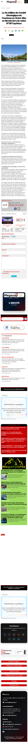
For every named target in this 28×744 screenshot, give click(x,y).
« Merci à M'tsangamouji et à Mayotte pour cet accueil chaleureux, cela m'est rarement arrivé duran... (17, 486)
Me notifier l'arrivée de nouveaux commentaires (10, 272)
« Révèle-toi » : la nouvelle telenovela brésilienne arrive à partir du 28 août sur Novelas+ (11, 433)
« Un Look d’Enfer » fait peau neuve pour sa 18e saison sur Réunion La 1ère (14, 451)
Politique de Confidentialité (14, 665)
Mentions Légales (14, 661)
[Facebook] (5, 634)
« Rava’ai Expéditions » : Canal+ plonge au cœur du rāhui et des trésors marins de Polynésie (13, 446)
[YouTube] (19, 634)
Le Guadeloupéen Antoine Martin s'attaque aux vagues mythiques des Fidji (13, 493)
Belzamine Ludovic (7, 200)
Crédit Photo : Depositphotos (14, 62)
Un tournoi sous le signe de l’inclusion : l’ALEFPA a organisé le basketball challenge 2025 (14, 504)
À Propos (14, 681)
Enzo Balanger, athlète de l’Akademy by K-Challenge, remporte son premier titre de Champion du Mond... (17, 520)
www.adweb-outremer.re (11, 729)
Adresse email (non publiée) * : (9, 244)
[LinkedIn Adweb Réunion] (3, 731)
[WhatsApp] (9, 639)
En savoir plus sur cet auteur (16, 204)
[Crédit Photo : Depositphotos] (14, 45)
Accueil (3, 8)
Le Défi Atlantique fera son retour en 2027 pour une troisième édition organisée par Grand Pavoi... (16, 476)
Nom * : (3, 238)
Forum (3, 534)
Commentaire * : (6, 255)
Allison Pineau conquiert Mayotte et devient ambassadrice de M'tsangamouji (13, 483)
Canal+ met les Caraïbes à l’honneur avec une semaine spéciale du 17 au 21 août (13, 428)
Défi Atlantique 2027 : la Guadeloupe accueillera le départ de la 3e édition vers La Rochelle (13, 472)
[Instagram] (9, 634)
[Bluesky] (19, 639)
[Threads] (23, 634)
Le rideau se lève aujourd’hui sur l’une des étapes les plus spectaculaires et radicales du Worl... (17, 496)
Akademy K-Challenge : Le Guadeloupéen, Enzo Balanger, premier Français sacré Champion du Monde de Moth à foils (13, 516)
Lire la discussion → (7, 344)
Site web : (4, 250)
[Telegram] (14, 639)
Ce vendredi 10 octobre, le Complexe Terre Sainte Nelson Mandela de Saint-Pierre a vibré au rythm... (17, 508)
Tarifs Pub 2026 (14, 671)
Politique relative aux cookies (14, 675)
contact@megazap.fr (10, 702)
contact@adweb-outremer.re (12, 724)
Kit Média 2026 (14, 685)
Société (8, 8)
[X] (14, 634)
